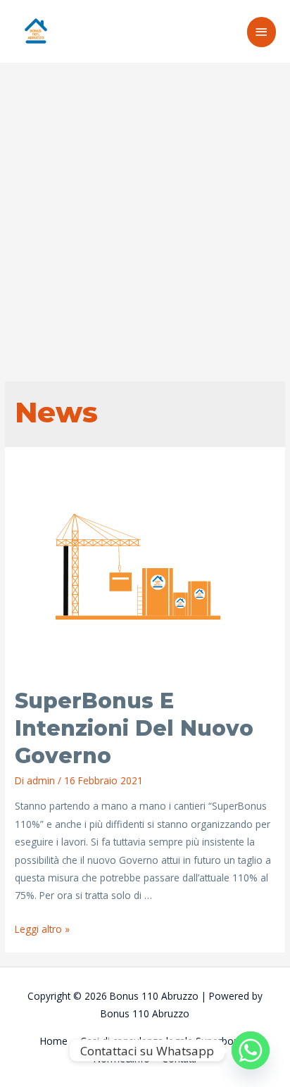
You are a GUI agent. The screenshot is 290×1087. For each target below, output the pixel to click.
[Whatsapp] (251, 1050)
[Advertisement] (145, 215)
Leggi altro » (42, 929)
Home (54, 1041)
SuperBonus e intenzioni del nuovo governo (134, 728)
